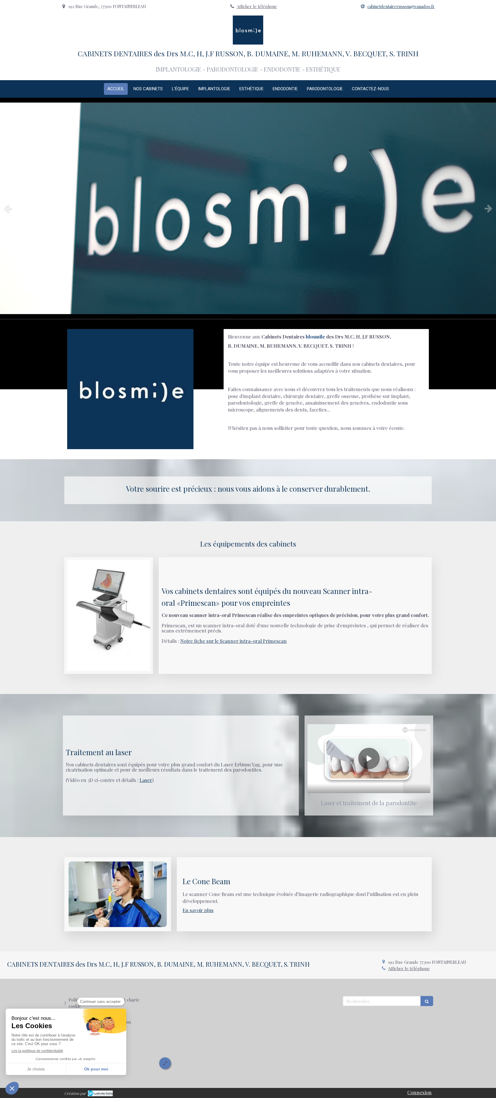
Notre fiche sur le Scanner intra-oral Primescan (233, 641)
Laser (146, 780)
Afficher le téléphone (257, 6)
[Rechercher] (427, 1001)
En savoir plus (198, 910)
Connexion (419, 1092)
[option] (248, 208)
